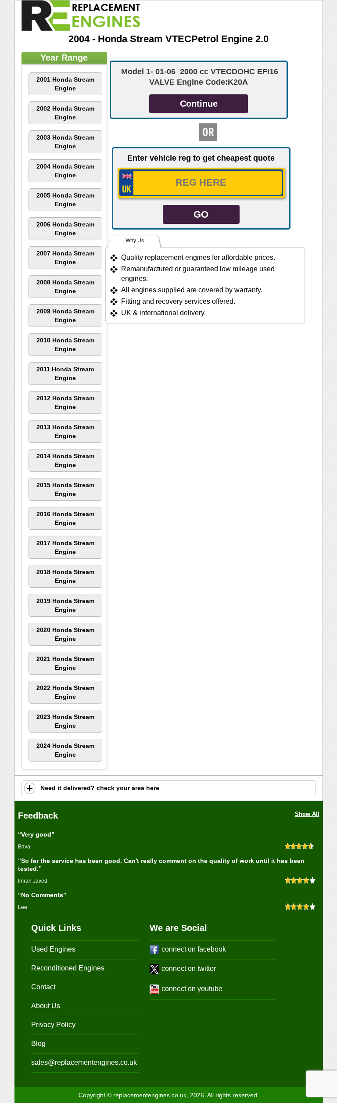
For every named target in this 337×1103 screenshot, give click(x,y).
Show (30, 788)
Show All (307, 814)
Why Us (134, 240)
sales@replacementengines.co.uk (84, 1062)
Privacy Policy (53, 1024)
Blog (38, 1043)
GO (201, 214)
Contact (43, 987)
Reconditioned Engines (67, 968)
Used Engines (53, 949)
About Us (45, 1006)
